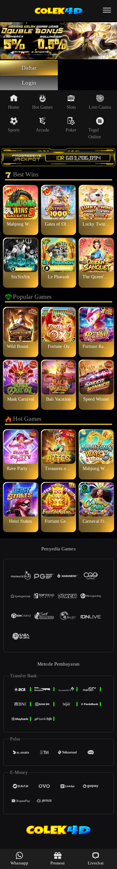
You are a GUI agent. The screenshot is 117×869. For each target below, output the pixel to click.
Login (29, 82)
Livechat (96, 863)
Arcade (42, 130)
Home (13, 107)
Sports (14, 130)
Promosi (57, 863)
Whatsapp (19, 863)
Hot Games (42, 107)
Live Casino (100, 107)
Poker (71, 130)
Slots (71, 107)
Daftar (29, 67)
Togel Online (94, 133)
